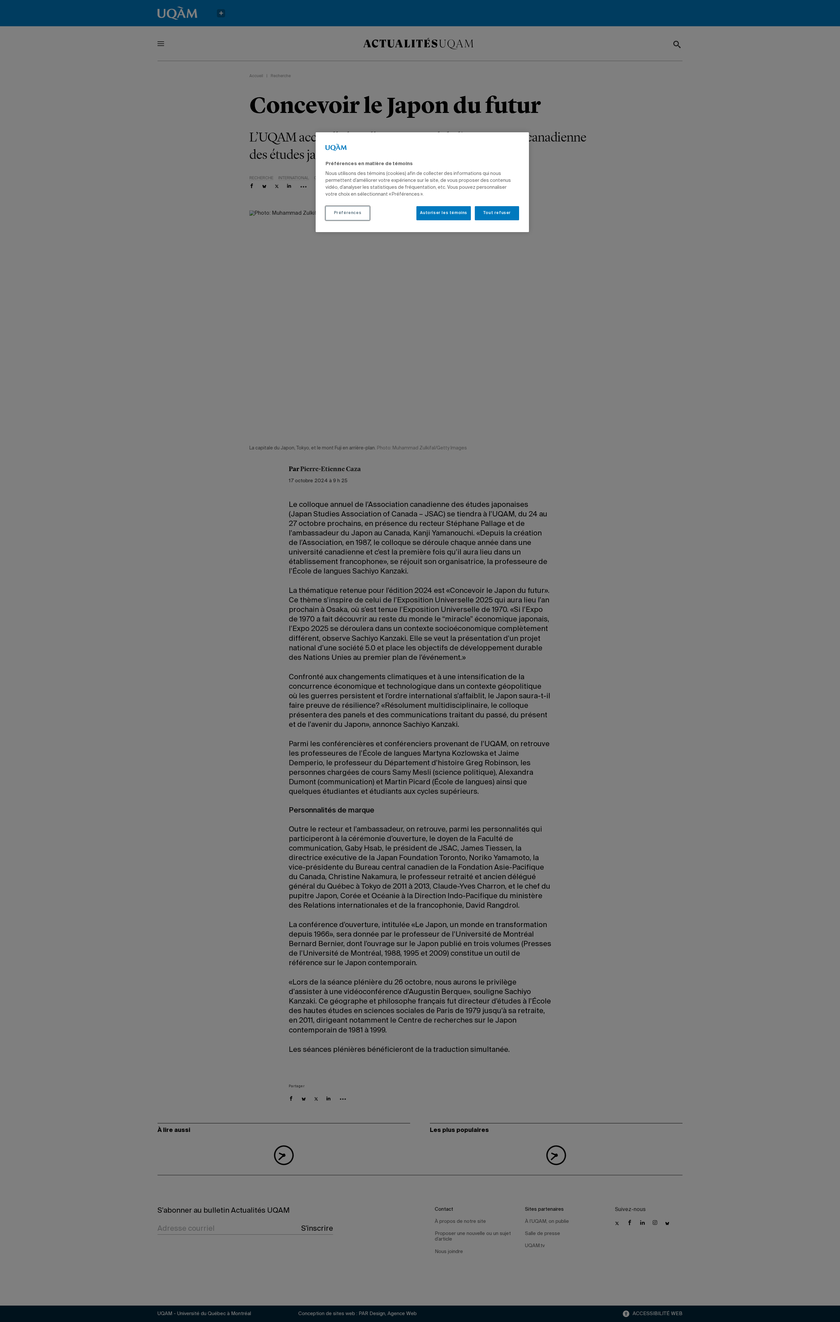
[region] (422, 182)
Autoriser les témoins (443, 213)
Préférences (348, 213)
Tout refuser (497, 213)
